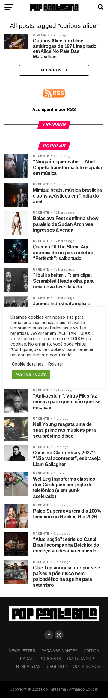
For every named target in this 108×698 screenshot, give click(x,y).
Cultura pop (80, 658)
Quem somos (86, 666)
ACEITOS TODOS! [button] (31, 374)
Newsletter (22, 651)
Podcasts (50, 658)
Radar (27, 658)
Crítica (91, 651)
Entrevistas (27, 666)
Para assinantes (59, 651)
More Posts (54, 70)
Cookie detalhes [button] (28, 364)
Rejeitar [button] (55, 364)
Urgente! (57, 666)
